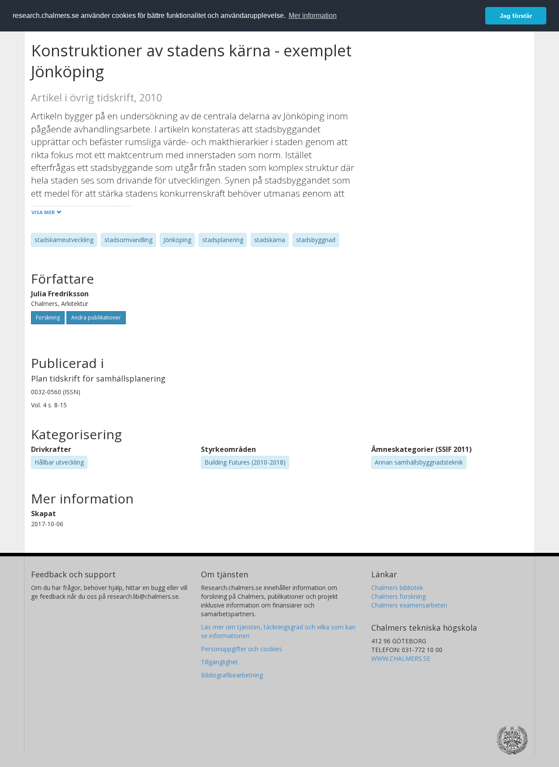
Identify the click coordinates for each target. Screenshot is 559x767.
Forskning (48, 317)
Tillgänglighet (219, 662)
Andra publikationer (96, 317)
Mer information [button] (313, 15)
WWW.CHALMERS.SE (400, 658)
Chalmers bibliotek (397, 587)
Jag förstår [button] (516, 15)
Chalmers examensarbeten (409, 605)
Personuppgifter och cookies (241, 649)
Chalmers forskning (398, 596)
